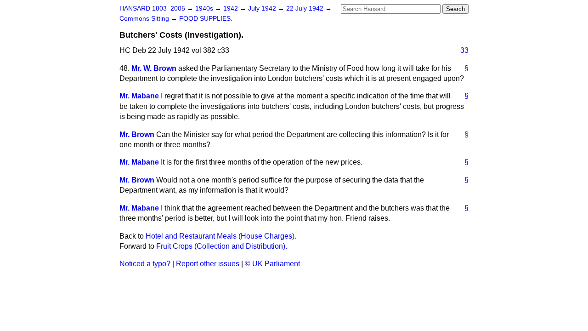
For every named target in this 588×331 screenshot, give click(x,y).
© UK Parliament (272, 264)
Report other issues (207, 264)
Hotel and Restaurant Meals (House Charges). (221, 236)
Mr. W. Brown (153, 68)
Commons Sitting (145, 18)
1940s (205, 8)
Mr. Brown (136, 134)
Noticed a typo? (144, 264)
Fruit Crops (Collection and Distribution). (221, 246)
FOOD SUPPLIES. (205, 18)
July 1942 (263, 8)
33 (464, 50)
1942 (231, 8)
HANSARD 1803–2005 (152, 8)
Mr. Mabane (139, 96)
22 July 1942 (305, 8)
